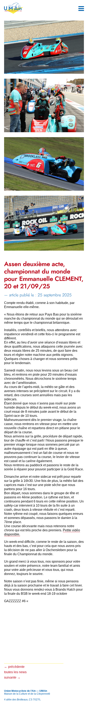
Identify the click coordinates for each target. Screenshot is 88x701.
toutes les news (15, 672)
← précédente (14, 666)
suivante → (12, 677)
